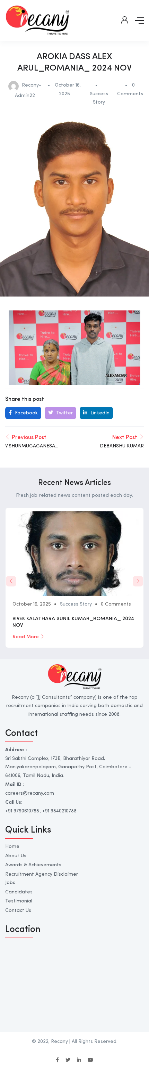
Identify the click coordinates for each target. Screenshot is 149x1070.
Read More (25, 636)
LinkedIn (99, 413)
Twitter (64, 413)
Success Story (76, 604)
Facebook (26, 413)
